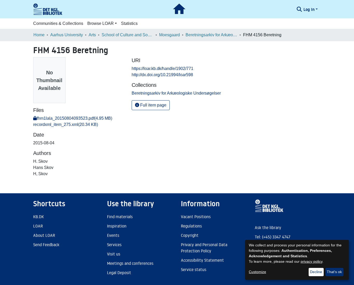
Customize (257, 272)
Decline (316, 272)
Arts (92, 35)
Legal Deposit (119, 272)
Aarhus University (66, 35)
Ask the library (268, 227)
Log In (309, 9)
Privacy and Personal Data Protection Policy (204, 247)
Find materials (120, 216)
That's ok (334, 272)
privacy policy (311, 261)
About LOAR (44, 235)
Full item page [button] (152, 105)
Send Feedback (46, 244)
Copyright (190, 235)
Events (113, 235)
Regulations (191, 226)
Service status (193, 269)
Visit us (113, 253)
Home (39, 35)
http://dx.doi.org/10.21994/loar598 (162, 75)
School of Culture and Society (127, 35)
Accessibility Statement (202, 260)
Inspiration (116, 226)
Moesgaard (169, 35)
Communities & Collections (58, 23)
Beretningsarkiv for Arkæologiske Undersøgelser (211, 35)
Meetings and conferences (130, 263)
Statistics (129, 23)
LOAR (38, 226)
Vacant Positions (196, 216)
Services (114, 244)
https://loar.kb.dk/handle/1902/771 (162, 68)
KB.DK (38, 216)
